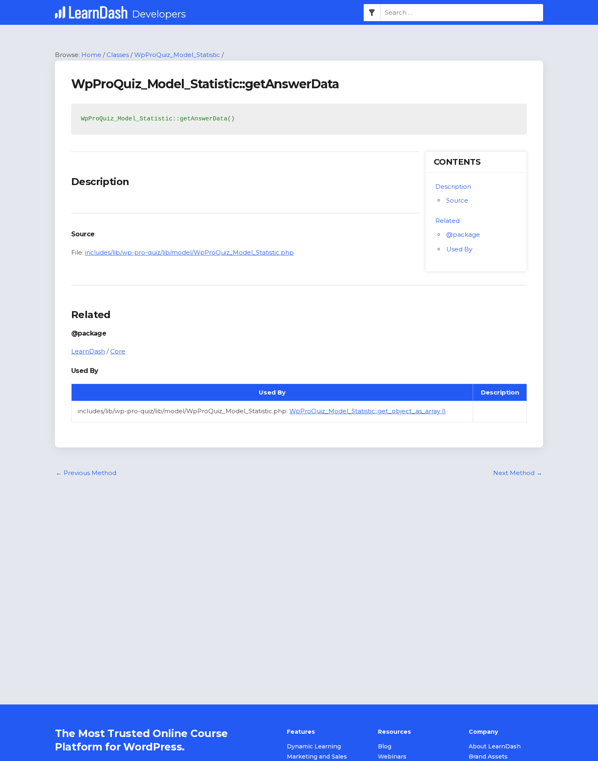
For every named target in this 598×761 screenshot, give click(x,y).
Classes (118, 55)
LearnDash (88, 351)
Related (447, 221)
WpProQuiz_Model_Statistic (177, 55)
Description (453, 186)
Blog (384, 746)
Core (117, 351)
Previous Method (86, 473)
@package (463, 234)
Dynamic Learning (314, 746)
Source (457, 200)
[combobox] (461, 12)
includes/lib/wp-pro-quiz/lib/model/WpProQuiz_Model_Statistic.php (189, 252)
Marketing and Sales (317, 756)
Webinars (392, 756)
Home (91, 55)
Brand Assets (488, 756)
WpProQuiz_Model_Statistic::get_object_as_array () (367, 411)
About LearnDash (495, 746)
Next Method (517, 473)
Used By (459, 249)
